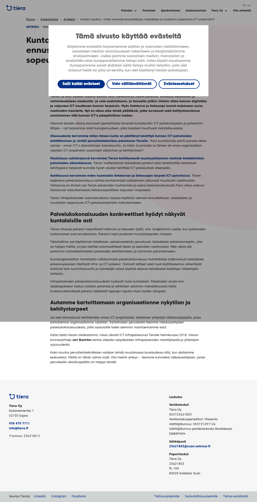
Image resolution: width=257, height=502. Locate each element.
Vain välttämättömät (131, 84)
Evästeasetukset (179, 84)
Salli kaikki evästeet (81, 84)
